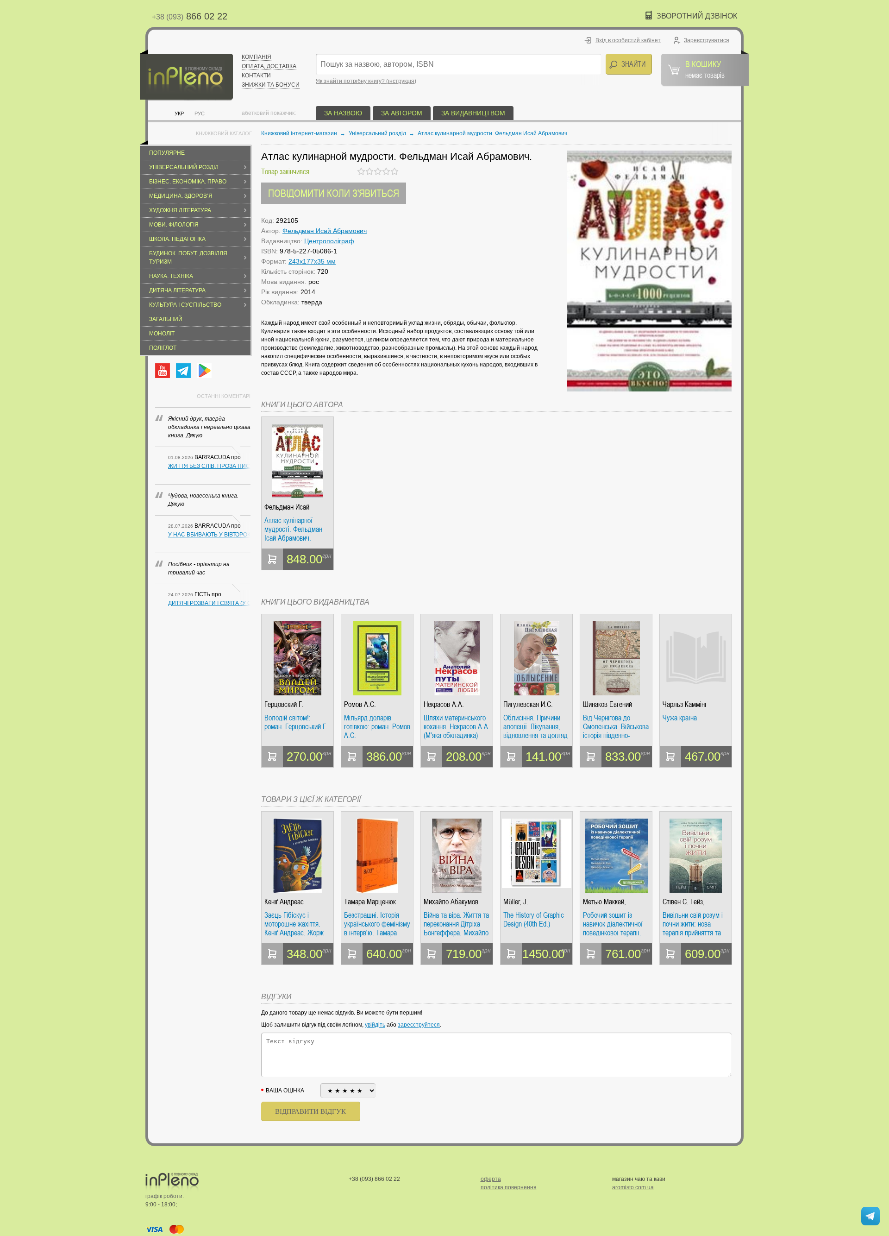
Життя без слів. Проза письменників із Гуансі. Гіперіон (209, 466)
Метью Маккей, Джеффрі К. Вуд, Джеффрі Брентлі (608, 901)
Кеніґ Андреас (284, 901)
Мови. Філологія (174, 224)
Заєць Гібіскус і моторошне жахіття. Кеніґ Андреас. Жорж (294, 924)
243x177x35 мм (312, 261)
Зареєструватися (706, 40)
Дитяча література (177, 290)
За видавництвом (473, 113)
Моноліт (162, 333)
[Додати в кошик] (272, 559)
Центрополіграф (329, 241)
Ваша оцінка (285, 1090)
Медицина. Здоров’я (181, 196)
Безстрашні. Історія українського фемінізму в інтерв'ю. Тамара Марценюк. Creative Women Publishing (377, 924)
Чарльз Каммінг (685, 704)
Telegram (183, 370)
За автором (401, 113)
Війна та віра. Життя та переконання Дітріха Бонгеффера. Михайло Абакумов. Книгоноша (456, 924)
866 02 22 (189, 16)
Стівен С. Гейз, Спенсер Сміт (684, 901)
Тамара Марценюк (370, 901)
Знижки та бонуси (271, 85)
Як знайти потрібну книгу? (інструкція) (366, 81)
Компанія (256, 57)
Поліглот (162, 348)
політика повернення (509, 1187)
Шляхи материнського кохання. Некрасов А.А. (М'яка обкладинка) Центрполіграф (457, 726)
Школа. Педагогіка (177, 239)
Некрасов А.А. (444, 704)
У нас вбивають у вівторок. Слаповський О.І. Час (209, 534)
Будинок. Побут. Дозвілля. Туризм (189, 257)
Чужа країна (680, 718)
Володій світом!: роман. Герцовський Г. (296, 722)
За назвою (343, 113)
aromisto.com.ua (633, 1187)
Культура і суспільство (185, 305)
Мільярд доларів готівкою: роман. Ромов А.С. (377, 726)
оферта (491, 1179)
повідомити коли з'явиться (333, 193)
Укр (179, 113)
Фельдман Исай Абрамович (324, 230)
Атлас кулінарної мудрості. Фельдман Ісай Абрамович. (293, 529)
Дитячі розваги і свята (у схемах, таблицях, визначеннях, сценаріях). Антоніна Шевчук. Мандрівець (209, 603)
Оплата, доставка (269, 66)
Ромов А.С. (360, 704)
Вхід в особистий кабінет (628, 40)
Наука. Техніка (171, 276)
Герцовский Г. (284, 704)
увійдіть (375, 1025)
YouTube (162, 370)
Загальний (165, 319)
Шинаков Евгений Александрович (607, 704)
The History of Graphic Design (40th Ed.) (533, 920)
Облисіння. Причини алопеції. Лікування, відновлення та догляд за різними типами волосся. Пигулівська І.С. (535, 726)
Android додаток (204, 370)
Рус (199, 113)
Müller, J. (515, 901)
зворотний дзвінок (697, 16)
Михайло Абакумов (451, 901)
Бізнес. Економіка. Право (187, 181)
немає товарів (705, 69)
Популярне (167, 153)
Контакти (256, 75)
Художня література (180, 210)
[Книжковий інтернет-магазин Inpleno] (186, 75)
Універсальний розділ (184, 167)
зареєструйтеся (419, 1025)
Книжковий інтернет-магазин (299, 133)
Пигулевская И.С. (528, 704)
